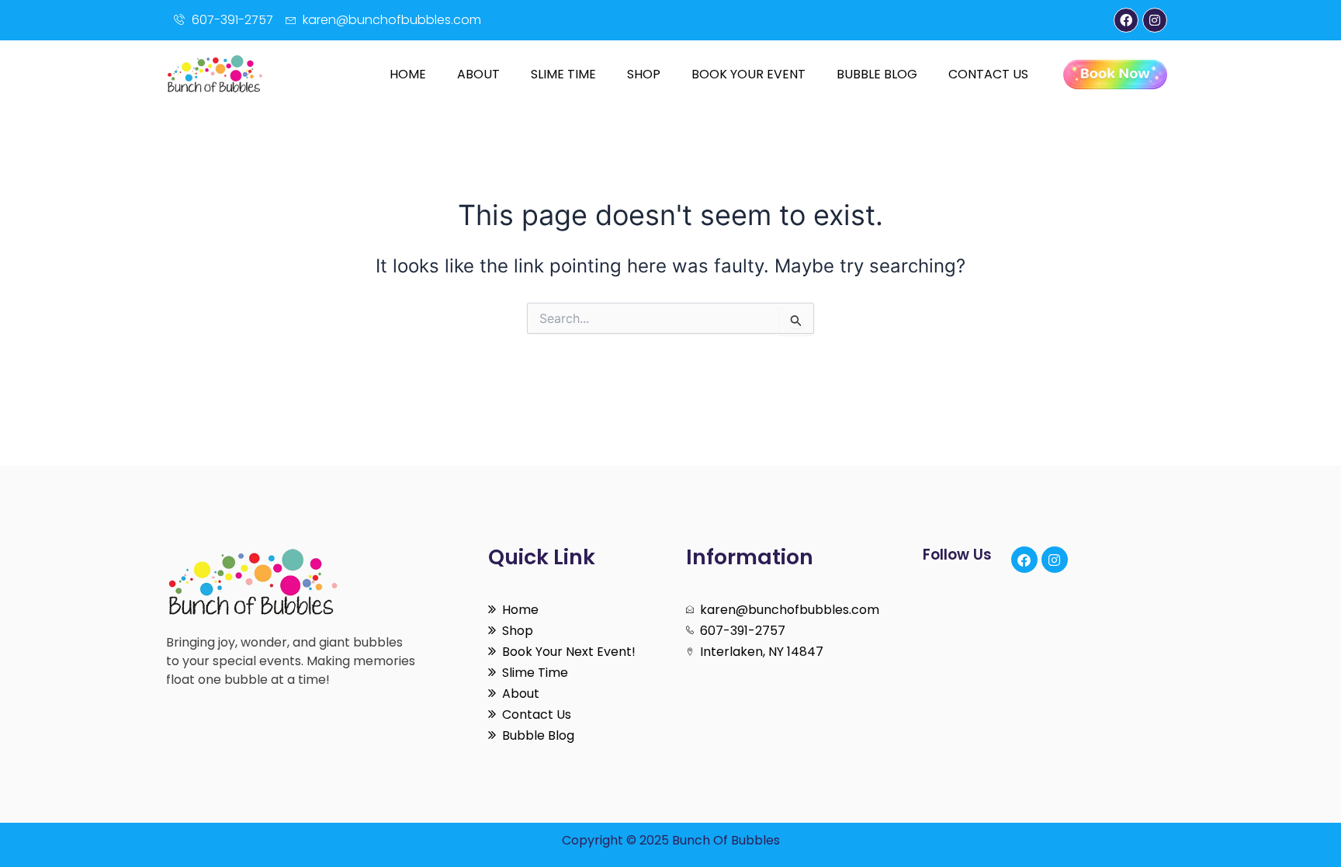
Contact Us (988, 74)
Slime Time (563, 74)
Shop (643, 74)
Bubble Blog (877, 74)
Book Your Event (748, 74)
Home (408, 74)
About (478, 74)
